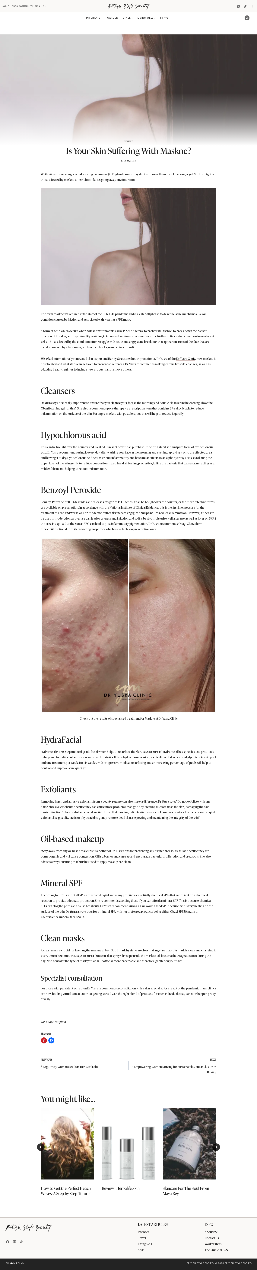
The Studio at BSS (216, 1250)
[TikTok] (245, 6)
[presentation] (67, 1143)
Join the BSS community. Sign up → (24, 6)
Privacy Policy (15, 1263)
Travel (142, 1238)
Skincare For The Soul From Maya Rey (186, 1191)
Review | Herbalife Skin (121, 1188)
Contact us (212, 1238)
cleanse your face (122, 402)
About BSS (211, 1232)
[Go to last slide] (41, 1147)
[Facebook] (252, 6)
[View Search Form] (247, 17)
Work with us (213, 1244)
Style (141, 1250)
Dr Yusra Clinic (185, 358)
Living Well (145, 1244)
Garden (112, 17)
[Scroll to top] (247, 1259)
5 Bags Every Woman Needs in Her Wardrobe (70, 1063)
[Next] (216, 1147)
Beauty (128, 141)
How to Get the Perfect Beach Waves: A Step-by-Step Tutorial (66, 1191)
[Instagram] (238, 6)
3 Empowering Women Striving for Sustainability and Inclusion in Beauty (174, 1066)
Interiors (143, 1232)
